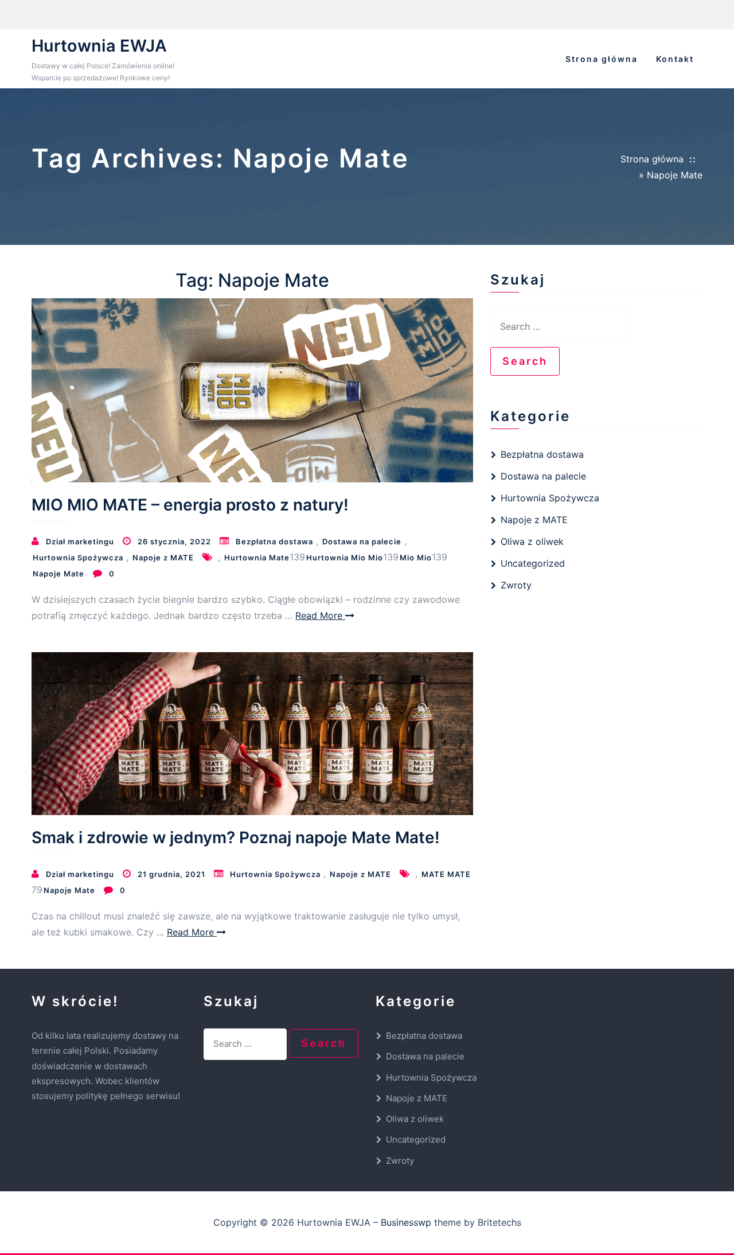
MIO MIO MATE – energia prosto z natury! (192, 505)
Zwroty (516, 585)
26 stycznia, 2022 (174, 541)
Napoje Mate (58, 573)
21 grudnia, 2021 (171, 874)
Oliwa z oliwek (532, 541)
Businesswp (406, 1222)
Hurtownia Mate (257, 557)
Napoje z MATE (163, 557)
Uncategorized (533, 563)
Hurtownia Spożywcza (78, 557)
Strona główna (601, 59)
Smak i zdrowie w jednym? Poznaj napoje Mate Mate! (236, 837)
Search (531, 360)
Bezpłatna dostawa (274, 541)
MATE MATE (446, 874)
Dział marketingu (80, 541)
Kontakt (675, 59)
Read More (320, 615)
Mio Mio (416, 557)
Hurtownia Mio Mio (344, 557)
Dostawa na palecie (361, 541)
